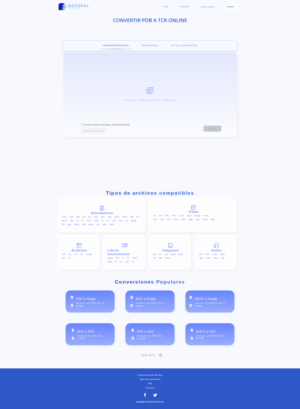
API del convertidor (184, 45)
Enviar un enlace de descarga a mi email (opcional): (107, 125)
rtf (137, 217)
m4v (167, 215)
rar (76, 254)
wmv (205, 215)
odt (131, 217)
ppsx (76, 224)
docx (117, 217)
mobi (89, 220)
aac (155, 219)
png (110, 217)
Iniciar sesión (207, 6)
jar (70, 254)
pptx (91, 224)
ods (71, 217)
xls (89, 217)
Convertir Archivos (116, 45)
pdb (97, 220)
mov (181, 215)
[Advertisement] (150, 164)
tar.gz (89, 254)
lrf (82, 220)
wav (198, 219)
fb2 (72, 220)
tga (160, 258)
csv (98, 224)
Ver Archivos (150, 45)
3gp (213, 219)
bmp (167, 258)
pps (69, 224)
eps (121, 220)
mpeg (197, 215)
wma (205, 219)
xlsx (96, 217)
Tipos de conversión (150, 379)
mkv (174, 215)
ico (160, 254)
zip (63, 258)
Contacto (184, 6)
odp (105, 224)
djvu (112, 224)
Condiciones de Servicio (150, 375)
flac (169, 219)
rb (102, 220)
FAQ (166, 6)
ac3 (162, 219)
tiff (63, 224)
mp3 (183, 219)
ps (127, 220)
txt (83, 217)
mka (176, 219)
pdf (78, 217)
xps (103, 217)
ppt (84, 224)
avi (154, 215)
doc (114, 220)
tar (81, 254)
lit (77, 220)
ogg (191, 219)
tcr (108, 220)
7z (69, 258)
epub (64, 220)
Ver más (148, 355)
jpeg (133, 220)
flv (160, 215)
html (64, 217)
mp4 (189, 215)
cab (64, 254)
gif (154, 254)
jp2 (166, 254)
